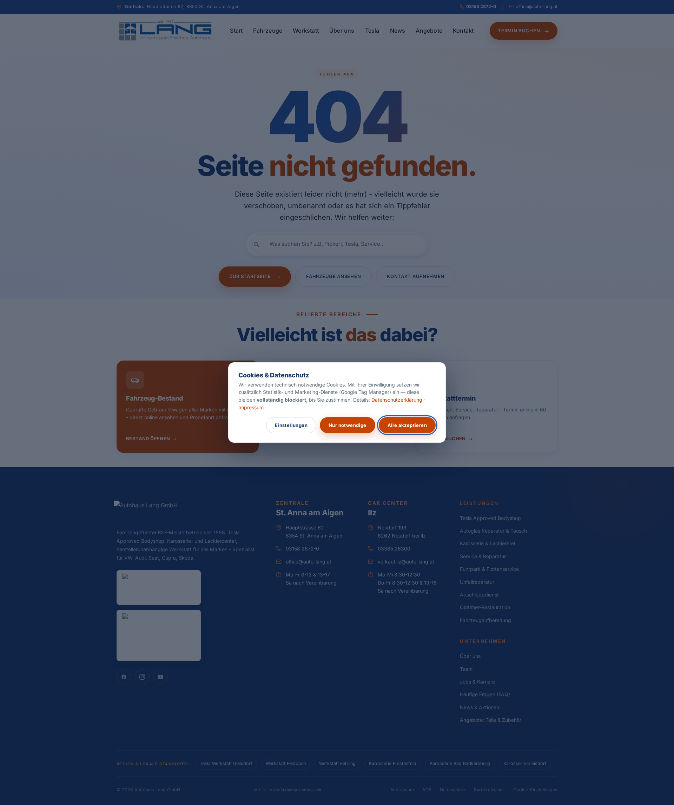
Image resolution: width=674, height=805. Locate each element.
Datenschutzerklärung (396, 400)
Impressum (251, 407)
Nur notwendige (347, 425)
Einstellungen (291, 425)
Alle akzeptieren (407, 425)
